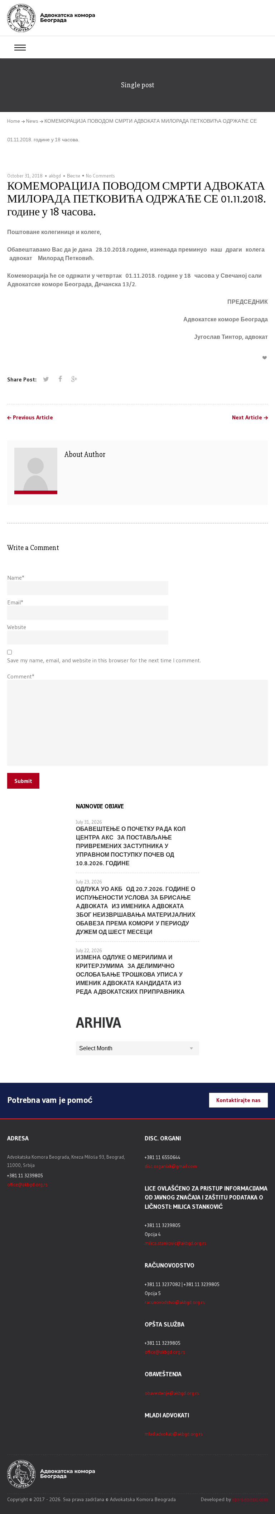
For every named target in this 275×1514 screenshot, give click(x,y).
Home (13, 121)
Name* (15, 577)
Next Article (247, 417)
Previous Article (33, 417)
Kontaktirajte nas (238, 1100)
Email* (15, 602)
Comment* (20, 676)
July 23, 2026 (89, 882)
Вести (73, 176)
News (32, 121)
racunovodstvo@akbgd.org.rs (175, 1302)
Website (16, 627)
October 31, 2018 (25, 176)
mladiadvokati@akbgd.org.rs (174, 1434)
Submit (23, 780)
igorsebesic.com (250, 1499)
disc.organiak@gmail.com (171, 1166)
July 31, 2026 (89, 822)
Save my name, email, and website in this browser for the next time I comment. (104, 660)
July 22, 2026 (89, 950)
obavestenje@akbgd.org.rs (172, 1393)
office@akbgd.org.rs (27, 1184)
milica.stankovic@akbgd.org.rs (175, 1243)
